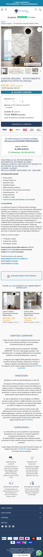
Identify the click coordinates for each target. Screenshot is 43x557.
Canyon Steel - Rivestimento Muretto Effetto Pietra (31, 313)
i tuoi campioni (22, 555)
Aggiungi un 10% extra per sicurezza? (17, 105)
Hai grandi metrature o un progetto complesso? (21, 140)
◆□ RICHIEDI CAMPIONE (22, 92)
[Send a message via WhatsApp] (39, 553)
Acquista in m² (9, 99)
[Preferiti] (36, 10)
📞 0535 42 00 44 (21, 149)
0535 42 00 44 (15, 4)
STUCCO (10, 249)
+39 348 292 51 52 (32, 4)
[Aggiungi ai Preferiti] (39, 29)
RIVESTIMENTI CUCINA (9, 264)
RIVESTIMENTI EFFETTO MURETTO (14, 259)
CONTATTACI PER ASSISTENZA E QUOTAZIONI (19, 200)
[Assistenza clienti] (11, 467)
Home (3, 22)
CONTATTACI (21, 449)
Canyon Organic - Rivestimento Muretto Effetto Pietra (10, 313)
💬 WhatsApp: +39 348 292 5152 (21, 152)
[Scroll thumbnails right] (40, 71)
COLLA (9, 252)
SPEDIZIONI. (28, 420)
